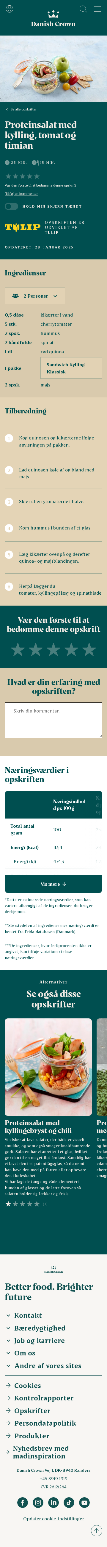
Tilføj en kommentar (21, 194)
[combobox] (35, 296)
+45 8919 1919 (53, 1478)
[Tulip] (22, 227)
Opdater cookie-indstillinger (53, 1518)
